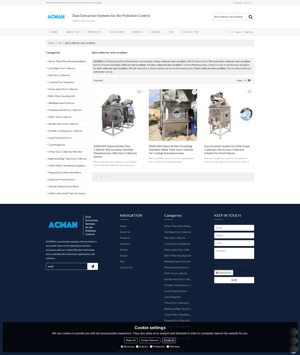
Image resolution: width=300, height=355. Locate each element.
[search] (250, 16)
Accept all (169, 340)
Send (234, 280)
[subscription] (92, 266)
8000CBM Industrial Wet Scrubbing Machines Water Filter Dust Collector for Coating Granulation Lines (171, 149)
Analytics (143, 346)
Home (53, 31)
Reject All (131, 340)
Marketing (174, 346)
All (60, 42)
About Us (72, 31)
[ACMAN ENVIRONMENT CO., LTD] (56, 16)
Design (155, 31)
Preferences (159, 346)
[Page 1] (96, 176)
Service (137, 31)
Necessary (129, 346)
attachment (225, 272)
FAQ (171, 31)
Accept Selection (149, 340)
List (245, 80)
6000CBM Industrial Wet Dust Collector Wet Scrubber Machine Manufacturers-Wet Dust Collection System (115, 151)
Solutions (117, 31)
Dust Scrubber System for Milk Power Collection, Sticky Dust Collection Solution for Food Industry (227, 149)
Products (94, 31)
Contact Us (190, 31)
